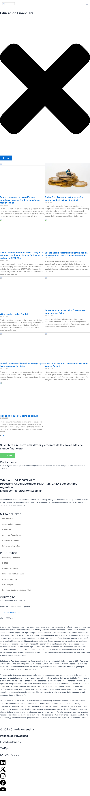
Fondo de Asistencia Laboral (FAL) (16, 590)
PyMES (5, 563)
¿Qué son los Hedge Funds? (14, 314)
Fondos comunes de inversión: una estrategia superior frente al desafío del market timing (20, 200)
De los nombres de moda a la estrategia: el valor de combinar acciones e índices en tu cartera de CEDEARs (21, 255)
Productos (6, 530)
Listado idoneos (10, 742)
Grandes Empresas (10, 568)
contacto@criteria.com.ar (10, 612)
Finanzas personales (11, 558)
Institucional (7, 519)
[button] (87, 4)
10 (7, 435)
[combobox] (45, 20)
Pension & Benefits (10, 579)
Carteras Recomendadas (12, 524)
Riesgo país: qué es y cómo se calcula (19, 416)
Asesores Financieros (11, 535)
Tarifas (4, 748)
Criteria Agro (7, 585)
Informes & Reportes (11, 546)
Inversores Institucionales (13, 574)
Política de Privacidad (14, 736)
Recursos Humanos (10, 540)
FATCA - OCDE (9, 755)
